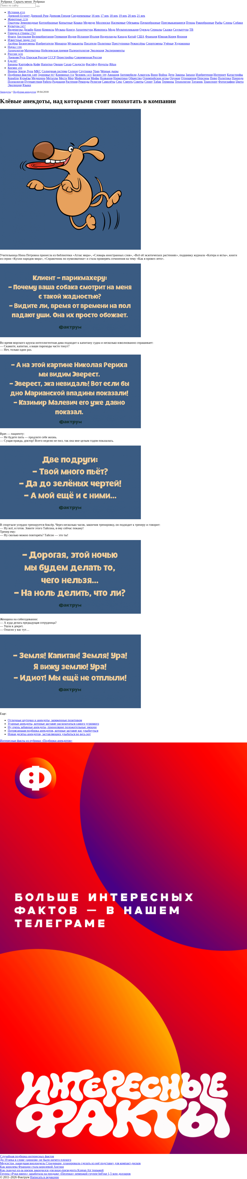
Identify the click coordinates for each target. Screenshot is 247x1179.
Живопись (100, 29)
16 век (95, 15)
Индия (72, 36)
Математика (32, 50)
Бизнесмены (27, 43)
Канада (122, 36)
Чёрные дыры (109, 71)
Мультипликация (127, 29)
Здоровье (46, 74)
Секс (119, 81)
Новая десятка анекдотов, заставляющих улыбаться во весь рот (49, 734)
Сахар (68, 64)
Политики (104, 43)
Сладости (78, 64)
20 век (132, 15)
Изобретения (204, 74)
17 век (105, 15)
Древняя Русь (16, 57)
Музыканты (75, 43)
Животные (18, 19)
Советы (139, 81)
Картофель (26, 64)
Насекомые (118, 22)
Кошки (78, 22)
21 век (141, 15)
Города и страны (22, 33)
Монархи (61, 43)
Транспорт (210, 81)
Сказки (167, 29)
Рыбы (218, 22)
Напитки (47, 64)
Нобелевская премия (54, 50)
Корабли (13, 78)
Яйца (112, 64)
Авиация (113, 74)
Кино (37, 29)
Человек (83, 74)
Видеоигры (15, 29)
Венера (12, 71)
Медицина (38, 78)
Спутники (85, 71)
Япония (182, 36)
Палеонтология (79, 50)
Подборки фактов (22, 74)
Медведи (89, 22)
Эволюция (97, 50)
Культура (17, 26)
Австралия (24, 36)
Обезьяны (132, 22)
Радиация (58, 81)
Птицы (190, 22)
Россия (15, 54)
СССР (52, 57)
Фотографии (226, 81)
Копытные (66, 22)
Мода (111, 29)
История (16, 12)
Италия (94, 36)
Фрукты (103, 64)
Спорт (148, 81)
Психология (16, 81)
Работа (47, 81)
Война (163, 74)
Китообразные (48, 22)
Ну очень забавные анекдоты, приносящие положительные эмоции (52, 727)
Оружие (175, 78)
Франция (151, 36)
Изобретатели (45, 43)
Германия (60, 36)
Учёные (168, 43)
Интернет (219, 74)
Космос (15, 67)
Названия (106, 78)
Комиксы (48, 29)
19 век (123, 15)
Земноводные (29, 22)
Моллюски (103, 22)
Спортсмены (154, 43)
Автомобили (128, 74)
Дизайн (28, 29)
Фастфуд (91, 64)
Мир (71, 78)
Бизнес (100, 74)
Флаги (12, 36)
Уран (96, 71)
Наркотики (120, 78)
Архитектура (84, 29)
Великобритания (43, 36)
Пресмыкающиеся (173, 22)
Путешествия (33, 81)
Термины (168, 81)
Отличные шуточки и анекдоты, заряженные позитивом (45, 720)
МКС (37, 71)
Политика (224, 78)
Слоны (227, 22)
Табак (157, 81)
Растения (72, 81)
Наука (15, 47)
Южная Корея (167, 36)
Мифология (82, 78)
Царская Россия (36, 57)
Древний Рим (39, 15)
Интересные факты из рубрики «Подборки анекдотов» (36, 740)
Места (63, 78)
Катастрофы (235, 74)
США (140, 36)
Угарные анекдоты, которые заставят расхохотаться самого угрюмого (53, 723)
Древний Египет (19, 15)
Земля (22, 71)
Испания (83, 36)
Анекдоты (5, 91)
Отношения (188, 78)
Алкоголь (143, 74)
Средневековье (81, 15)
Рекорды (84, 81)
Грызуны (13, 22)
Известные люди (22, 40)
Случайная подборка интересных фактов (27, 1156)
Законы (180, 74)
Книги (70, 29)
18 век (114, 15)
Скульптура (181, 29)
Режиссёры (137, 43)
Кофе (36, 64)
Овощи (58, 64)
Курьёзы (25, 78)
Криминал (65, 74)
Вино (154, 74)
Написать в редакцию (44, 1177)
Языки (26, 85)
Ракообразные (205, 22)
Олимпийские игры (156, 78)
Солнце (73, 71)
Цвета (240, 81)
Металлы (52, 78)
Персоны (203, 78)
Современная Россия (88, 57)
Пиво (213, 78)
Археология (16, 50)
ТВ (191, 29)
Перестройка (65, 57)
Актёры (13, 43)
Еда (12, 60)
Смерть (128, 81)
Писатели (90, 43)
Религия (95, 81)
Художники (182, 43)
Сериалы (156, 29)
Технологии (183, 81)
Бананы (13, 64)
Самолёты (108, 81)
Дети (171, 74)
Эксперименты (115, 50)
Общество (135, 78)
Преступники (121, 43)
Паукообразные (150, 22)
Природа (237, 78)
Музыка (60, 29)
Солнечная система (54, 71)
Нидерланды (108, 36)
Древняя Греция (59, 15)
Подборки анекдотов (24, 91)
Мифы (95, 78)
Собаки (238, 22)
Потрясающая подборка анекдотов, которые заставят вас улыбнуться (53, 730)
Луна (29, 71)
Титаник (197, 81)
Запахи (190, 74)
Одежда (144, 29)
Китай (132, 36)
